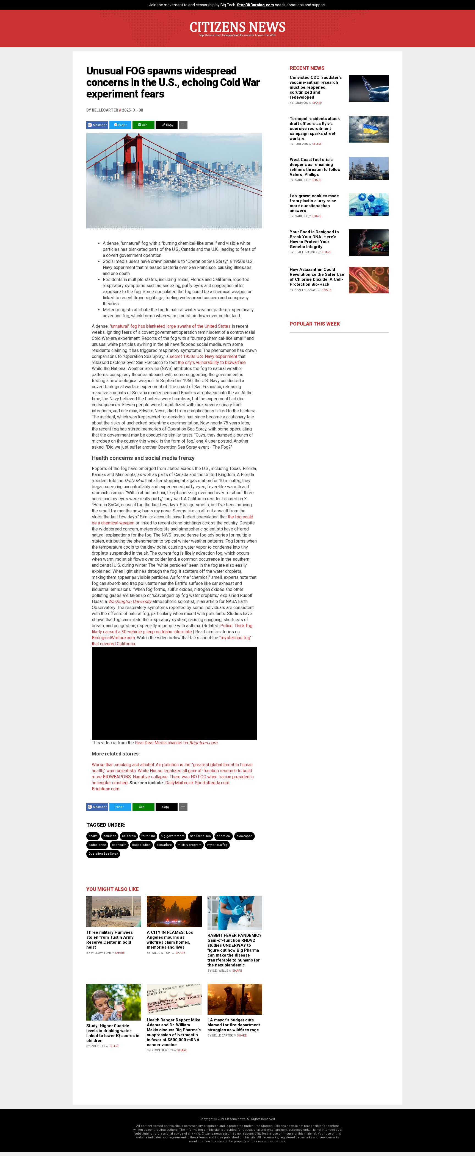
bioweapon (244, 836)
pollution (109, 836)
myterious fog (217, 845)
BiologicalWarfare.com (113, 637)
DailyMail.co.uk (179, 782)
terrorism (148, 836)
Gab (144, 125)
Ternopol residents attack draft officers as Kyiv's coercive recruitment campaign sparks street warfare (315, 128)
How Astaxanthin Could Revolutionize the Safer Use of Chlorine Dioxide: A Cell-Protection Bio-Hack (317, 277)
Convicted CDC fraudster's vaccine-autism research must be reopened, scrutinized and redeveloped (316, 87)
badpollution (141, 845)
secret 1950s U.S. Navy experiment (203, 356)
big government (172, 836)
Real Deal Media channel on (176, 742)
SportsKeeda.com (212, 782)
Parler (122, 125)
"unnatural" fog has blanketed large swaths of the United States (170, 326)
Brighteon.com (105, 788)
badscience (97, 845)
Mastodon (100, 125)
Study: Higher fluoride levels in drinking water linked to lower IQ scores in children (112, 1033)
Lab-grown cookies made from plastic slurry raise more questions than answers (314, 203)
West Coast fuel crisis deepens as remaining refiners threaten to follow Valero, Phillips (315, 167)
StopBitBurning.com (255, 5)
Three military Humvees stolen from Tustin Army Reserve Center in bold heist (110, 940)
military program (189, 845)
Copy (169, 125)
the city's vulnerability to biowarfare (212, 362)
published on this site (240, 1137)
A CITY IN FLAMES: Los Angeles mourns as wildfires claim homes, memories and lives (170, 940)
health (93, 836)
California (129, 836)
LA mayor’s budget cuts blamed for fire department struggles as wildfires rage (234, 1025)
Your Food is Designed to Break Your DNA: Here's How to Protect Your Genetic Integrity (314, 239)
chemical (224, 836)
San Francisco (200, 836)
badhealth (119, 845)
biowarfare (164, 845)
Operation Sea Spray (103, 853)
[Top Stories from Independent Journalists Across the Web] (237, 39)
